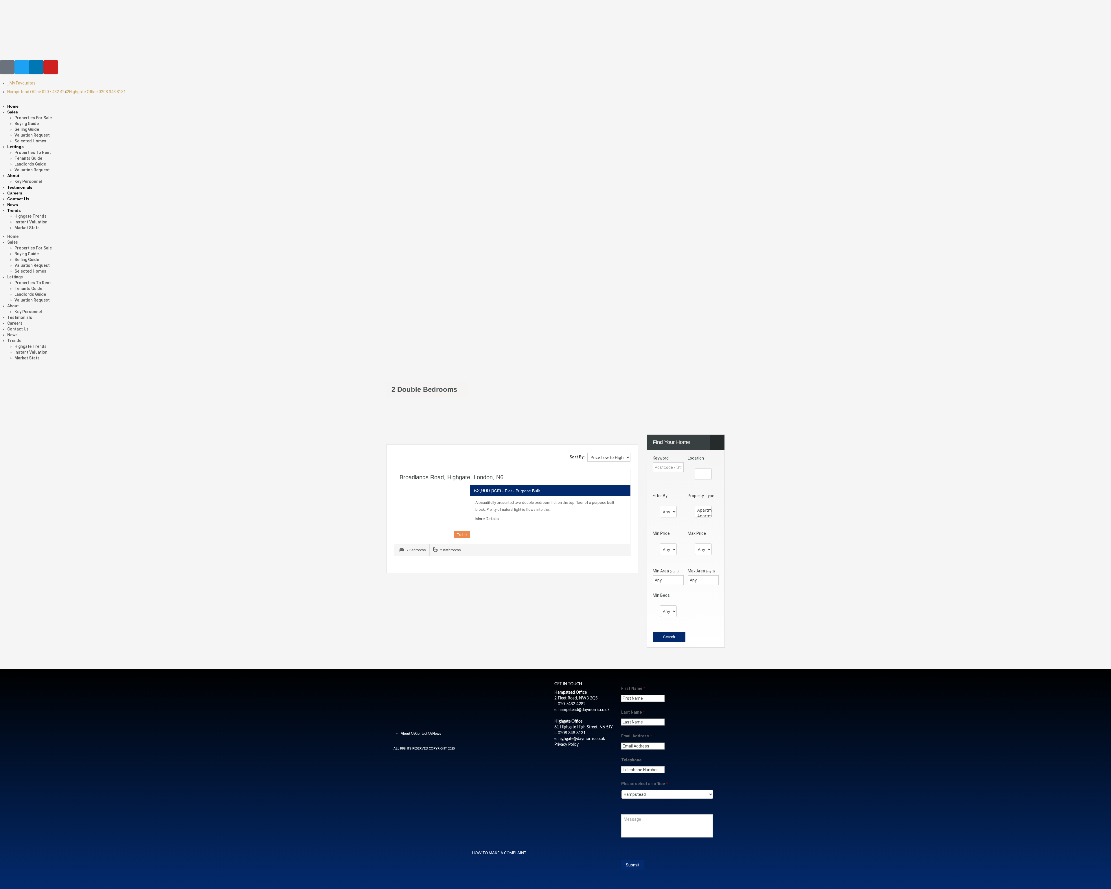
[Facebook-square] (7, 67)
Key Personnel (28, 181)
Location (696, 458)
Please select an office (644, 783)
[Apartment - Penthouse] (703, 516)
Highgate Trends (30, 216)
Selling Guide (26, 129)
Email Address (636, 736)
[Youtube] (50, 67)
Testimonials (19, 187)
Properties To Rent (32, 152)
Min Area (666, 571)
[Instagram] (429, 720)
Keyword (661, 458)
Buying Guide (26, 123)
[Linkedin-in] (36, 67)
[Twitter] (21, 67)
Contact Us (18, 198)
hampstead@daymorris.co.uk (584, 710)
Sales (12, 112)
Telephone (631, 760)
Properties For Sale (33, 117)
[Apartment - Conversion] (703, 510)
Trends (14, 210)
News (12, 204)
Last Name (633, 712)
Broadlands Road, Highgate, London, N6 (451, 477)
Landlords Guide (30, 164)
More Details (487, 519)
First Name (633, 688)
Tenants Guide (28, 158)
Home (13, 106)
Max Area (701, 571)
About (13, 175)
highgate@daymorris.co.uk (581, 739)
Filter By (660, 495)
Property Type (701, 495)
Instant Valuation (30, 222)
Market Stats (27, 227)
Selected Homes (30, 141)
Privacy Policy (566, 745)
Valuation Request (32, 135)
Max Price (697, 533)
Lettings (15, 146)
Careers (14, 193)
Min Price (661, 533)
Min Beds (661, 595)
